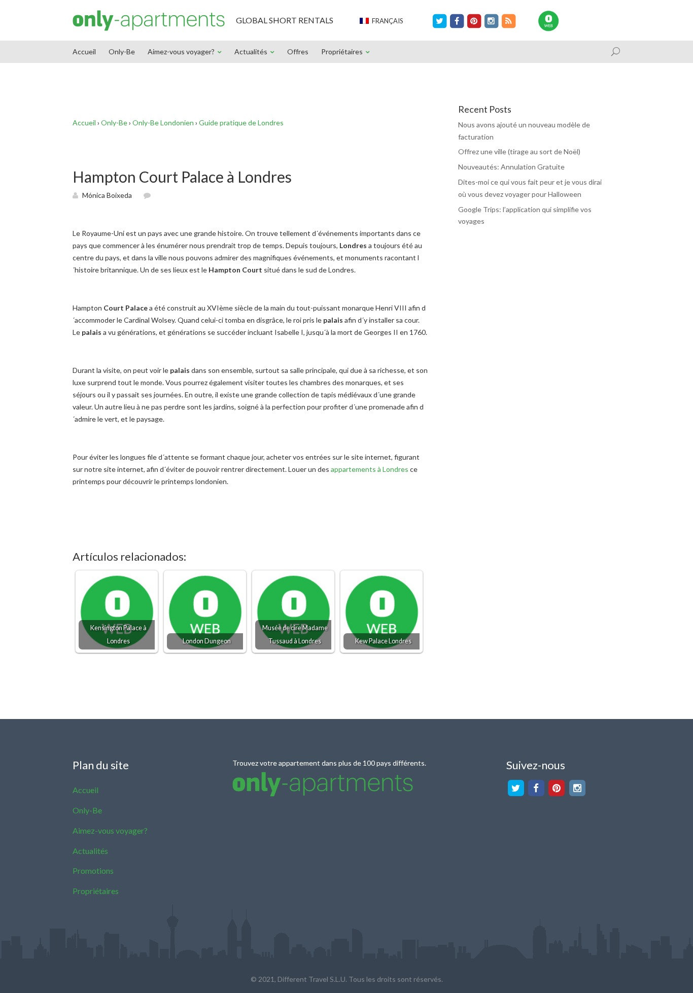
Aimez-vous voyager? (181, 51)
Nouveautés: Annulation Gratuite (511, 166)
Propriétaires (342, 51)
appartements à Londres (369, 469)
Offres (297, 51)
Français (386, 21)
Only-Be (122, 51)
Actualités (250, 51)
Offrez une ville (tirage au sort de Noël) (519, 151)
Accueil (84, 51)
